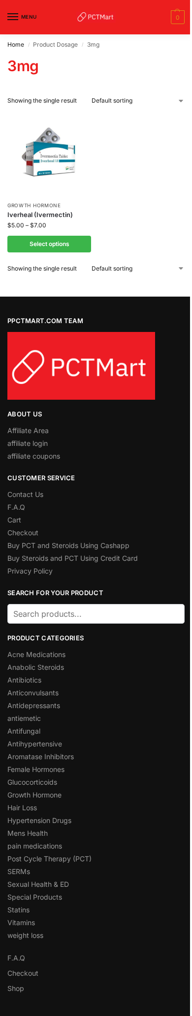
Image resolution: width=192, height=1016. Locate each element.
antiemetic (24, 718)
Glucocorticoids (32, 782)
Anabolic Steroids (35, 667)
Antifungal (23, 731)
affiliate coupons (33, 456)
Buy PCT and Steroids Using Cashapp (68, 545)
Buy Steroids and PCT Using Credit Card (72, 558)
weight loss (25, 935)
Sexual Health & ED (38, 884)
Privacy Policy (30, 571)
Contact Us (25, 494)
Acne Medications (36, 654)
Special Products (34, 897)
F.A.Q (16, 507)
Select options (49, 243)
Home (15, 44)
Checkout (22, 532)
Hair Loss (22, 807)
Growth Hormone (34, 205)
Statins (18, 910)
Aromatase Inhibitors (40, 756)
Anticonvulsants (33, 692)
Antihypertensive (34, 744)
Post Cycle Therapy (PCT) (49, 858)
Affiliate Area (28, 430)
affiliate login (27, 443)
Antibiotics (24, 680)
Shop (15, 988)
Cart (14, 520)
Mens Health (27, 833)
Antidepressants (33, 705)
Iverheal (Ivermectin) (40, 215)
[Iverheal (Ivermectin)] (49, 154)
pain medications (34, 846)
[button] (176, 17)
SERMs (18, 871)
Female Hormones (35, 769)
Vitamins (21, 922)
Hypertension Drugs (39, 820)
